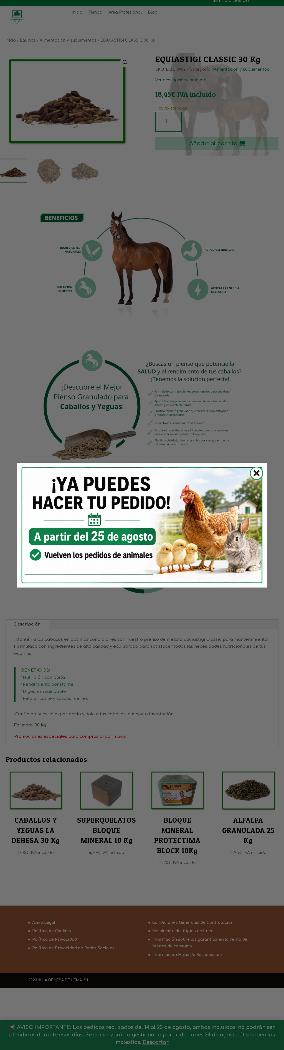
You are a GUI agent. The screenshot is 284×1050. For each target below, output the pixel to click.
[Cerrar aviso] (253, 474)
